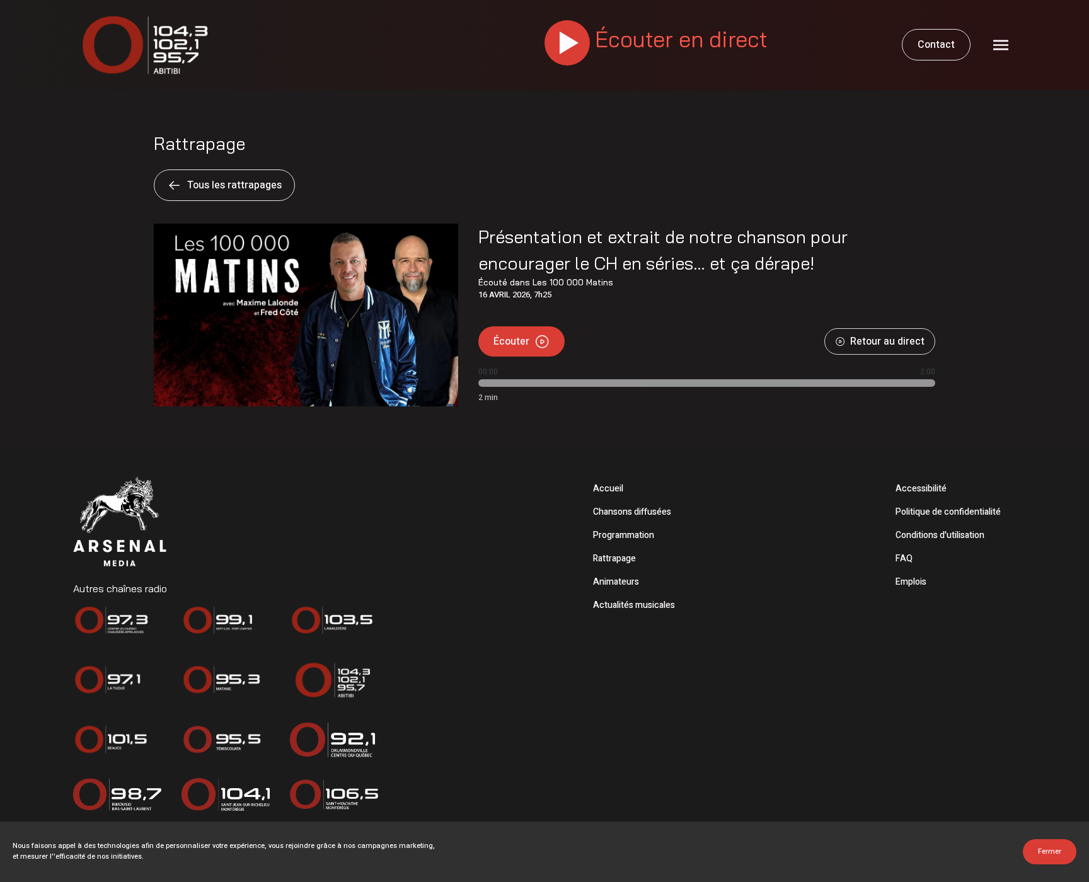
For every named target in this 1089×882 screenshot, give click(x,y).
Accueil (608, 488)
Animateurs (616, 581)
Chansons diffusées (632, 511)
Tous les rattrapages (234, 185)
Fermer (1049, 851)
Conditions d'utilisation (940, 535)
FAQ (904, 558)
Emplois (911, 581)
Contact (936, 44)
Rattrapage (614, 558)
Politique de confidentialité (948, 511)
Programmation (623, 535)
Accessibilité (921, 488)
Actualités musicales (634, 605)
